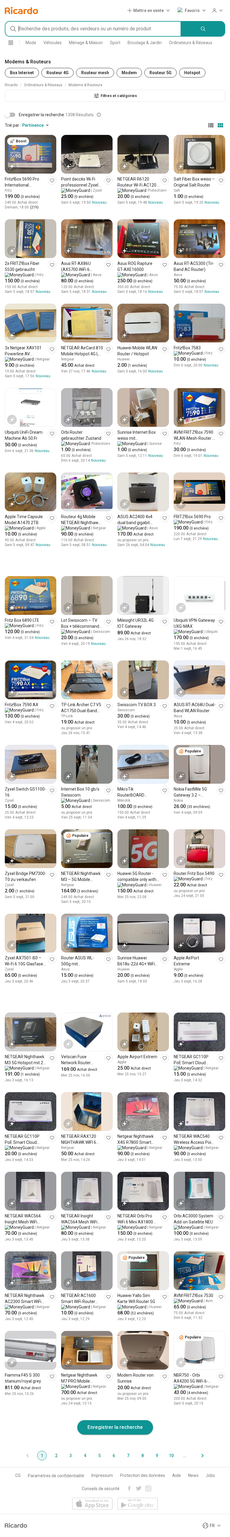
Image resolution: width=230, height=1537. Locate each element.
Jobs (210, 1475)
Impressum (102, 1475)
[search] (203, 29)
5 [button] (99, 1455)
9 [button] (157, 1455)
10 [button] (171, 1455)
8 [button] (142, 1455)
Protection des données (142, 1475)
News (193, 1475)
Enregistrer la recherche (115, 1427)
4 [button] (85, 1455)
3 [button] (70, 1455)
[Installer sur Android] (137, 1504)
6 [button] (114, 1455)
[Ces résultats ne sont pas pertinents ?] (99, 115)
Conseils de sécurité (100, 1488)
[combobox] (93, 29)
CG (18, 1475)
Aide (176, 1475)
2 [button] (56, 1455)
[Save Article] (52, 180)
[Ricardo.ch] (21, 10)
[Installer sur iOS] (92, 1504)
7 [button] (128, 1455)
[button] (150, 10)
